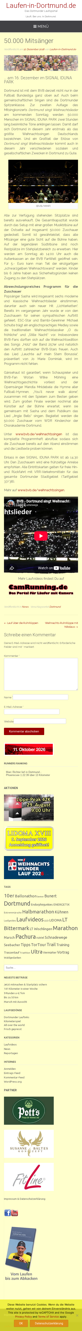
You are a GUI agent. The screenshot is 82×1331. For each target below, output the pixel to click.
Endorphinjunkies (42, 904)
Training (62, 945)
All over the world (14, 1025)
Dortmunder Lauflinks (16, 1017)
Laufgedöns (10, 920)
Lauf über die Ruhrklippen (21, 622)
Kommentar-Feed (14, 1077)
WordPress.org (13, 1081)
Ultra (36, 952)
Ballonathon (26, 896)
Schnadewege (56, 937)
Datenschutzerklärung (49, 1323)
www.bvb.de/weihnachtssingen (39, 434)
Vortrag (63, 952)
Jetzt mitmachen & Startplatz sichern (25, 984)
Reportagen (11, 1053)
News (25, 606)
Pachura (25, 936)
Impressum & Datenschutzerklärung (24, 1198)
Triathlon (25, 952)
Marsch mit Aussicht (15, 1001)
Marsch (9, 937)
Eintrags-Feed (12, 1073)
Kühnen (61, 912)
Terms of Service (48, 1316)
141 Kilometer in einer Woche (21, 988)
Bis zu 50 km (11, 997)
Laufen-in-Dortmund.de (41, 5)
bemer (40, 896)
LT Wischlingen (41, 929)
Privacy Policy (23, 1316)
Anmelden (10, 1068)
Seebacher (12, 945)
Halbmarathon (38, 911)
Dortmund (55, 606)
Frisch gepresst (13, 1029)
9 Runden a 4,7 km (14, 993)
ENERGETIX (61, 904)
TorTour (38, 945)
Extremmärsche (13, 912)
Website (9, 721)
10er (9, 895)
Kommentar (12, 655)
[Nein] (77, 1315)
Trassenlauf (11, 952)
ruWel (40, 937)
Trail (51, 944)
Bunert (50, 896)
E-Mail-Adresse (13, 706)
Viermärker (50, 952)
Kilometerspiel (12, 1021)
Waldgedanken (12, 957)
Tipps (25, 945)
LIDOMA (55, 920)
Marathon (65, 928)
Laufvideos (30, 919)
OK (21, 1323)
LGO (46, 920)
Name (8, 697)
